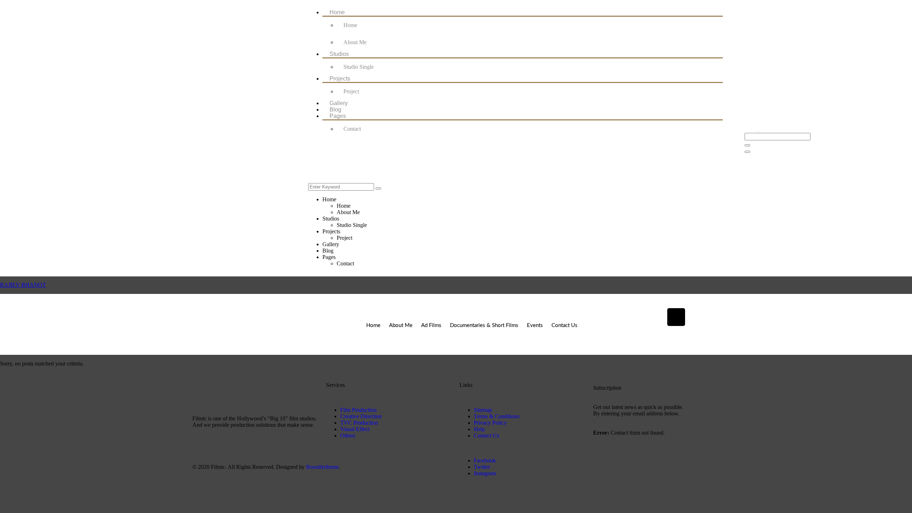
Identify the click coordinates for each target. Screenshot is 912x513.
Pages (338, 116)
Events (535, 325)
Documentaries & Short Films (484, 325)
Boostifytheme (322, 467)
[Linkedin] (676, 317)
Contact (352, 129)
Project (351, 91)
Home (337, 12)
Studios (339, 54)
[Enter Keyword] (758, 131)
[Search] (378, 188)
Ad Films (431, 325)
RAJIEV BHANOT (23, 285)
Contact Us (564, 325)
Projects (340, 79)
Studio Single (358, 67)
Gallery (339, 103)
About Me (355, 42)
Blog (335, 110)
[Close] (747, 152)
